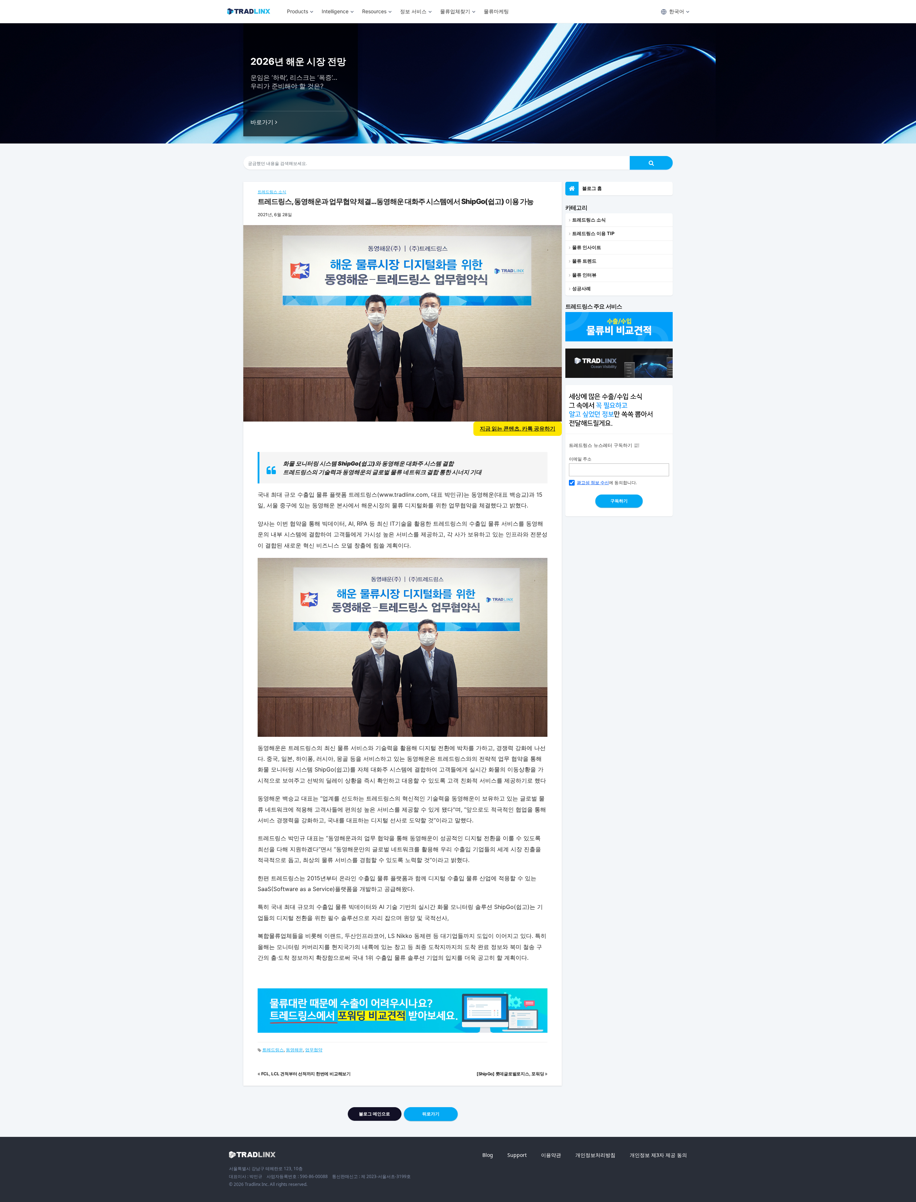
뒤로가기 (430, 1113)
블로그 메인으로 (374, 1113)
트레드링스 (273, 1049)
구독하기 (619, 500)
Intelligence (335, 11)
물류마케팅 (496, 11)
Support (517, 1155)
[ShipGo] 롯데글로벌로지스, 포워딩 (511, 1073)
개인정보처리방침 (595, 1155)
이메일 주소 (580, 459)
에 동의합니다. (607, 482)
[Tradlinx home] (252, 1154)
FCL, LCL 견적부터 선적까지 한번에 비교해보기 (305, 1073)
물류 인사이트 (586, 247)
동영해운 (294, 1049)
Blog (487, 1155)
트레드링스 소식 (272, 192)
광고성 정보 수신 (593, 482)
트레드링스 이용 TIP (593, 233)
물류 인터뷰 (584, 275)
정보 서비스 (413, 11)
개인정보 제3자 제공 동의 (658, 1155)
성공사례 (581, 288)
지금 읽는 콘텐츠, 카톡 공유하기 (517, 428)
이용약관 (551, 1155)
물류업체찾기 (455, 11)
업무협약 (313, 1049)
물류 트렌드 (584, 261)
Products (297, 11)
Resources (374, 11)
